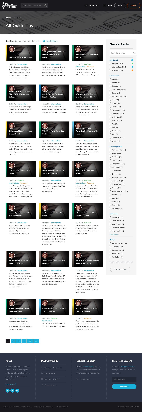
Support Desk (84, 380)
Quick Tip (12, 64)
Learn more (10, 384)
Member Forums (50, 373)
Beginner (87, 64)
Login (120, 5)
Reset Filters (51, 41)
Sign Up (133, 5)
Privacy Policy (38, 407)
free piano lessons (127, 366)
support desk (88, 366)
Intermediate (22, 64)
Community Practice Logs (53, 368)
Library (109, 5)
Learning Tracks (93, 5)
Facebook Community (52, 379)
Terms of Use (49, 407)
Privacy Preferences (62, 407)
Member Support (50, 385)
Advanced (90, 67)
